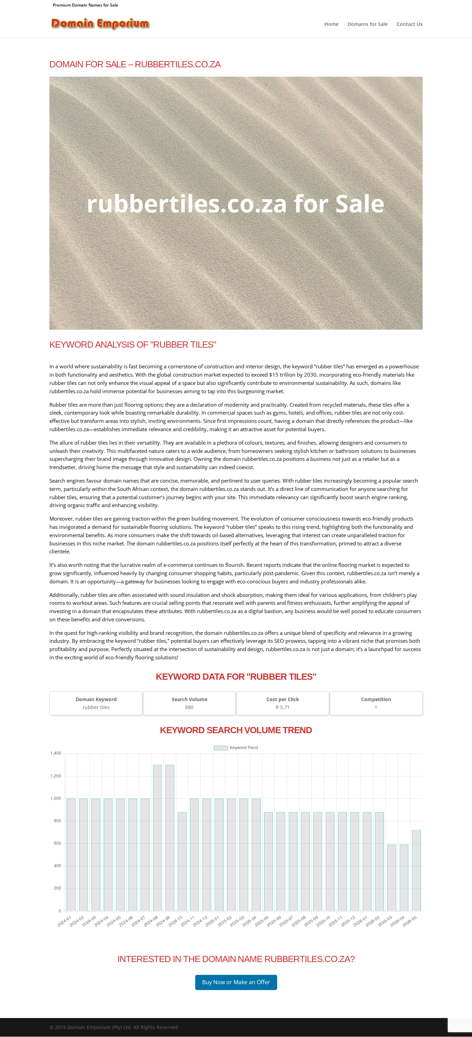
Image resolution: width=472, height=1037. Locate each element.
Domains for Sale (368, 24)
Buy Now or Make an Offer (236, 982)
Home (331, 24)
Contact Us (410, 24)
